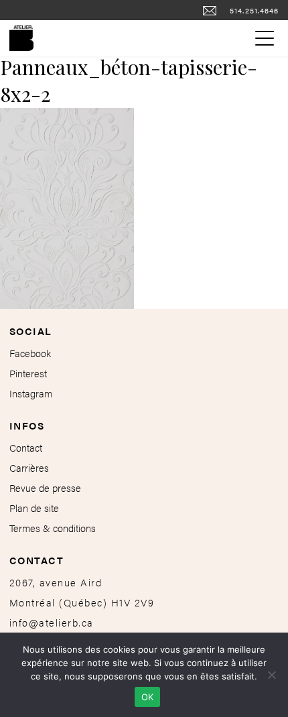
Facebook (30, 353)
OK (147, 697)
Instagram (30, 393)
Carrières (29, 467)
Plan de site (34, 508)
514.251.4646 (254, 10)
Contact (25, 447)
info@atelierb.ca (51, 622)
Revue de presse (45, 487)
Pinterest (28, 373)
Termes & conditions (52, 528)
